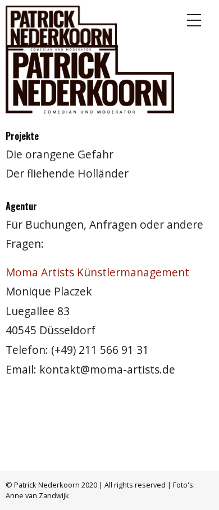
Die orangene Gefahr (59, 154)
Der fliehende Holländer (67, 173)
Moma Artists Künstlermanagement (97, 272)
